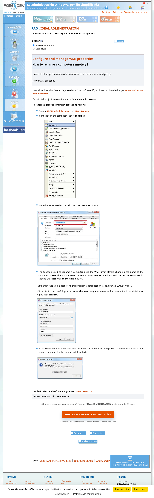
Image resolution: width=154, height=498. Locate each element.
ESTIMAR (14, 51)
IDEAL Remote (81, 111)
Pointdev (106, 12)
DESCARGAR (14, 26)
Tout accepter (122, 489)
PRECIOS (14, 64)
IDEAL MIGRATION (29, 483)
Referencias (118, 12)
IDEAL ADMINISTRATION (59, 28)
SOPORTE (14, 76)
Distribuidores (130, 12)
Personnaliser (61, 494)
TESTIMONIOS (102, 483)
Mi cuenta (142, 12)
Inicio (19, 15)
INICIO (84, 481)
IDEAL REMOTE (83, 391)
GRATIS (14, 101)
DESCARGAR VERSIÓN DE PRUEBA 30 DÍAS (88, 414)
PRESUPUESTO (49, 483)
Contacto (8, 15)
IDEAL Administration (58, 111)
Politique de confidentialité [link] (87, 494)
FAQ (14, 89)
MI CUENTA (101, 481)
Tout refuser (140, 489)
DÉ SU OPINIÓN (66, 481)
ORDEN (14, 39)
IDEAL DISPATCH (106, 460)
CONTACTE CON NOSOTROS (86, 484)
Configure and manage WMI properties (62, 59)
